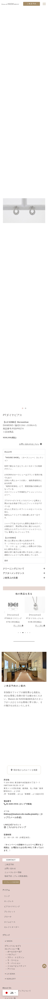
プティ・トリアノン (15, 957)
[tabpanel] (24, 506)
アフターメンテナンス (13, 573)
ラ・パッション (14, 963)
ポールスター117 (14, 952)
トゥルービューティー (16, 966)
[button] (22, 408)
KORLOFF (11, 979)
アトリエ (11, 969)
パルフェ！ (12, 954)
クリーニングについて (13, 568)
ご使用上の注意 (10, 578)
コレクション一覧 (12, 949)
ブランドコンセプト (12, 946)
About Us (6, 988)
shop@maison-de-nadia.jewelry (22, 814)
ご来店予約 (31, 4)
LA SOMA (11, 974)
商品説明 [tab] (8, 452)
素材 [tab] (6, 561)
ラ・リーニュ (13, 960)
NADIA (10, 941)
